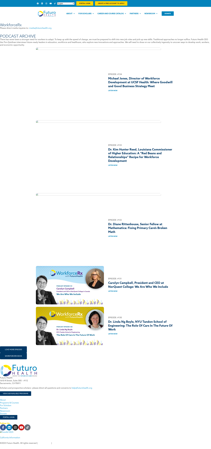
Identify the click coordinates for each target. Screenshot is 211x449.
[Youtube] (50, 3)
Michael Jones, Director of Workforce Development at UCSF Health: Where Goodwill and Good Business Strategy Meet (140, 82)
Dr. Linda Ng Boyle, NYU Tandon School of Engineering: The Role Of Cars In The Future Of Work (140, 325)
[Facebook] (38, 3)
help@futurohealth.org (82, 388)
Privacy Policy (44, 443)
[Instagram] (46, 3)
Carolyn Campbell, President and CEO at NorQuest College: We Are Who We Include (138, 284)
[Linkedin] (42, 3)
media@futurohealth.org (40, 28)
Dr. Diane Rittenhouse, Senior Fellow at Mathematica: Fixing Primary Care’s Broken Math (137, 227)
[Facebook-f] (3, 427)
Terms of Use (58, 443)
